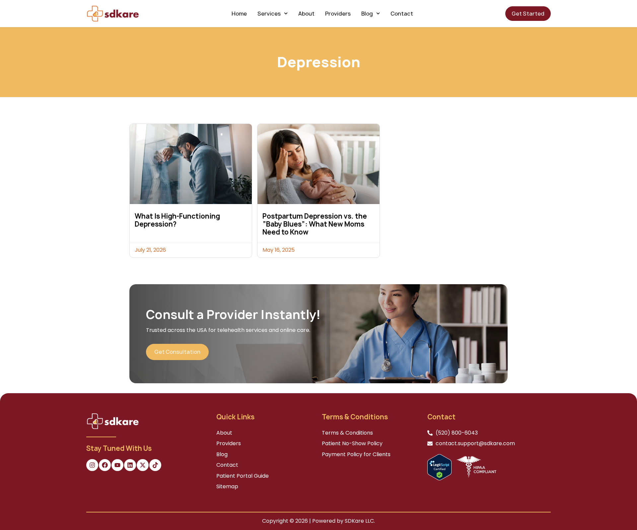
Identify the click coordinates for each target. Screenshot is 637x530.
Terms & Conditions (347, 433)
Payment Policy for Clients (356, 454)
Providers (338, 13)
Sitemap (227, 486)
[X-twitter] (143, 465)
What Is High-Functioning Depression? (177, 220)
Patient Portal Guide (242, 476)
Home (239, 13)
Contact (401, 13)
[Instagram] (92, 465)
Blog (367, 13)
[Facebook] (105, 465)
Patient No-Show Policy (352, 443)
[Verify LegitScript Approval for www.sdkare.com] (439, 467)
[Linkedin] (130, 465)
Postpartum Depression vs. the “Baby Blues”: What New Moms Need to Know (314, 224)
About (306, 13)
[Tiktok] (155, 465)
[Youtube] (117, 465)
